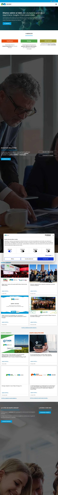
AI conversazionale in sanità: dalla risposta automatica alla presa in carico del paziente (41, 355)
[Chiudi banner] (53, 235)
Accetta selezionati (29, 258)
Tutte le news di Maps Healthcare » (39, 398)
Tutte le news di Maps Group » (29, 327)
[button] (5, 361)
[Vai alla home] (6, 4)
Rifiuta (12, 258)
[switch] (22, 251)
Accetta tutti (45, 258)
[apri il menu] (56, 4)
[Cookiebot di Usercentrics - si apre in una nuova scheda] (46, 235)
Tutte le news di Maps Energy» (9, 398)
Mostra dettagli (48, 255)
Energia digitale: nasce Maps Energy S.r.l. (12, 385)
